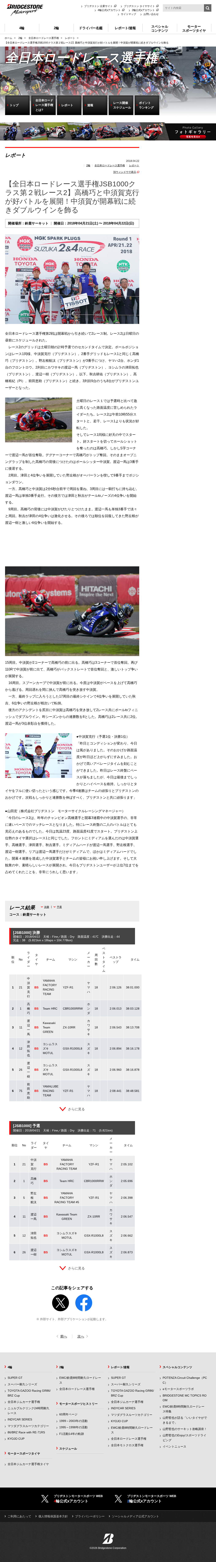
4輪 (10, 1367)
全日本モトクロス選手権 (127, 1445)
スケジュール (68, 1448)
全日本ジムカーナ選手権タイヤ (28, 1464)
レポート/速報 (120, 1367)
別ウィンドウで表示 (124, 172)
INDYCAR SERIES (20, 1419)
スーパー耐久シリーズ (22, 1384)
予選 (59, 907)
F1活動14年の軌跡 (71, 1433)
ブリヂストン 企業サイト (98, 6)
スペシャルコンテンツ (177, 1367)
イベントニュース (174, 1446)
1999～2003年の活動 (73, 1421)
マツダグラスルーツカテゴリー (28, 1426)
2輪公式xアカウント (143, 10)
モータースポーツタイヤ (24, 1453)
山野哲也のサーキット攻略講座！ (185, 1429)
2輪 (88, 165)
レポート (134, 165)
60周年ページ (68, 1414)
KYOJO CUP (16, 1438)
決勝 (46, 907)
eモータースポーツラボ (178, 1389)
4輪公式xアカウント (109, 10)
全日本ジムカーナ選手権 (24, 1402)
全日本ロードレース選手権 (109, 165)
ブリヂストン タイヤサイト (139, 6)
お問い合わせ (151, 14)
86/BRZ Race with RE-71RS (26, 1432)
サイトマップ (128, 14)
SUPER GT (15, 1377)
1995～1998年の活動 (73, 1427)
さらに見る (76, 1109)
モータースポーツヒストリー (78, 1403)
